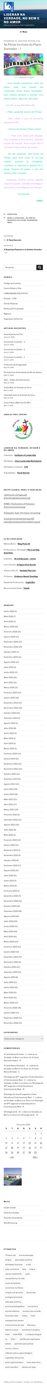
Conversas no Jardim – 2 (14, 349)
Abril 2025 (8, 682)
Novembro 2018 (11, 1023)
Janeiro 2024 (9, 759)
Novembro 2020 (11, 901)
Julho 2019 (8, 982)
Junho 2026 (9, 611)
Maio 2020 (8, 931)
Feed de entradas (11, 1213)
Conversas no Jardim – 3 (14, 342)
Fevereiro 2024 (10, 754)
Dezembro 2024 (11, 703)
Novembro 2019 (11, 962)
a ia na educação (26, 1255)
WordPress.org (10, 1223)
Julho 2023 (9, 789)
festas (24, 1316)
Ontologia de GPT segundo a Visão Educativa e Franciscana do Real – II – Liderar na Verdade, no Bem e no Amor (23, 1080)
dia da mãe (31, 1292)
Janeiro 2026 (9, 637)
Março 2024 (9, 748)
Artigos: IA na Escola (26, 565)
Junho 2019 (9, 987)
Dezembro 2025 (11, 642)
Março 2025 (9, 687)
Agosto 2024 (9, 723)
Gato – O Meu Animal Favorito (17, 380)
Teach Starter (23, 473)
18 (12, 1148)
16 (41, 1143)
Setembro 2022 (11, 820)
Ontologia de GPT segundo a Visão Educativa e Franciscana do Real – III (23, 1086)
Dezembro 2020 (11, 896)
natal (7, 1334)
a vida (28, 1264)
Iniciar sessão (10, 1208)
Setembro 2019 (11, 972)
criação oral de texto (14, 1292)
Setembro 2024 (11, 718)
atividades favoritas (14, 1264)
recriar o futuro (12, 1348)
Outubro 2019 (10, 967)
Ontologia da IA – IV (29, 1115)
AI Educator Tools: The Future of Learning (22, 513)
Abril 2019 (8, 998)
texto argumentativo (14, 1362)
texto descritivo (34, 1362)
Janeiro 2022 (9, 845)
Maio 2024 (8, 738)
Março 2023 (9, 809)
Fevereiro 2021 (10, 891)
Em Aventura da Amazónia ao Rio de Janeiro (23, 372)
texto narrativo (11, 1367)
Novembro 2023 (11, 769)
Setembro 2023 (11, 779)
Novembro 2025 (11, 647)
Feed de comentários (13, 1218)
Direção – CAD (10, 298)
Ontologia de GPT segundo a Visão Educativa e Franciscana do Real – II (23, 1103)
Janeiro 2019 (9, 1013)
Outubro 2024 (10, 713)
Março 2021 (9, 886)
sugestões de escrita (14, 1358)
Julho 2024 (9, 728)
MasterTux (23, 77)
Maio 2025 (8, 677)
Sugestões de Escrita (13, 319)
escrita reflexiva (12, 1311)
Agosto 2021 (9, 870)
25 (12, 1152)
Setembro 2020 (11, 911)
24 (6, 1152)
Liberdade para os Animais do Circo (19, 395)
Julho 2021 (8, 875)
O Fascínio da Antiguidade (15, 365)
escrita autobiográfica (14, 1306)
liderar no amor (12, 1330)
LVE (26, 467)
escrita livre (33, 1306)
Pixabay (30, 77)
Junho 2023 (9, 794)
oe (6, 1339)
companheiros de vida (15, 1278)
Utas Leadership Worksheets (28, 461)
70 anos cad (10, 1255)
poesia (8, 1344)
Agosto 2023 (9, 784)
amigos (8, 1260)
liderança (31, 1325)
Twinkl (26, 588)
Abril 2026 (8, 621)
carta (27, 1274)
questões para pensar (23, 1344)
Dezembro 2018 (11, 1018)
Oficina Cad (34, 41)
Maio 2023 (8, 799)
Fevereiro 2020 (10, 947)
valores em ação (29, 1367)
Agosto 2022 (9, 825)
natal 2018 (17, 1334)
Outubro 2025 (10, 652)
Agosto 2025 (9, 662)
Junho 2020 (9, 926)
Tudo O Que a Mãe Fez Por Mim (17, 403)
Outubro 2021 (10, 860)
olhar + (14, 1339)
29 (35, 1152)
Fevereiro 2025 (10, 693)
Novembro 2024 (11, 708)
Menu (24, 32)
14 (30, 1143)
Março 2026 (9, 627)
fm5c (10, 222)
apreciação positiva (23, 1260)
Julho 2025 (9, 667)
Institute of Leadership (25, 455)
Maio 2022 (8, 835)
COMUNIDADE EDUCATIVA (16, 293)
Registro (7, 314)
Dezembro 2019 (11, 957)
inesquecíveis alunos (14, 1320)
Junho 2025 (9, 672)
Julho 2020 (9, 921)
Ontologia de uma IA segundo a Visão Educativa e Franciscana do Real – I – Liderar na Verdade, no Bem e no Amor (23, 1097)
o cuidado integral (33, 1334)
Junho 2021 (9, 881)
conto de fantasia (12, 1283)
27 (24, 1152)
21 (30, 1148)
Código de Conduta (12, 283)
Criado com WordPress (33, 1382)
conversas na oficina (14, 1288)
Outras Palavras (11, 304)
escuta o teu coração (32, 1311)
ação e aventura (16, 218)
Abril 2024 (8, 743)
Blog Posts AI (24, 544)
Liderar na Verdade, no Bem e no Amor (22, 18)
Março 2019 (9, 1003)
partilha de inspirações (30, 1339)
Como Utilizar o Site (12, 288)
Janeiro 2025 (9, 698)
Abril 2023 (8, 804)
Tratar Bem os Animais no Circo (18, 387)
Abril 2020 (8, 936)
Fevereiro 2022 (10, 840)
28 (29, 1152)
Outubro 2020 (10, 906)
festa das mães (12, 1316)
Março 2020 (9, 942)
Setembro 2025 (11, 657)
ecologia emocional (13, 1297)
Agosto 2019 (9, 977)
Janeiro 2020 (9, 952)
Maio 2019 (8, 992)
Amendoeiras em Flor (13, 334)
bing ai (32, 1269)
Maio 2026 (8, 616)
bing (24, 1269)
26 (18, 1152)
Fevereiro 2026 (10, 632)
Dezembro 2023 (11, 764)
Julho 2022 (8, 830)
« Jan (12, 1157)
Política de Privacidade (14, 309)
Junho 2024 (9, 733)
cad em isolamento (13, 1274)
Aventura (12, 214)
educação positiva (13, 1302)
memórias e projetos (31, 1330)
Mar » (35, 1157)
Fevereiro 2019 (10, 1008)
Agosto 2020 (9, 916)
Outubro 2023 (10, 774)
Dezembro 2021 (11, 850)
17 (6, 1148)
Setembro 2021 (11, 865)
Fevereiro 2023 (10, 815)
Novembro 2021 (11, 855)
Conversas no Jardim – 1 (14, 357)
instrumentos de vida (14, 1325)
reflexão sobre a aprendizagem (18, 1353)
